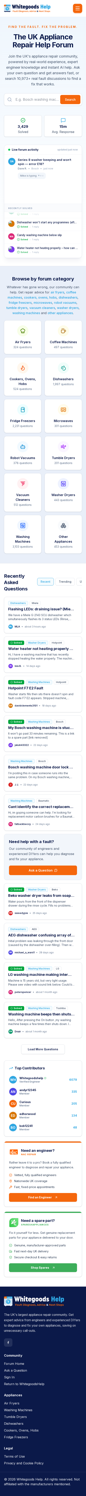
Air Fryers (11, 1403)
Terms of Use (14, 1456)
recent (45, 581)
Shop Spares (40, 1267)
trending (65, 581)
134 (74, 1115)
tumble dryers (16, 308)
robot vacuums (65, 303)
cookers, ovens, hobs (40, 297)
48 (75, 1127)
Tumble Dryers (15, 1417)
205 (74, 1103)
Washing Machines (18, 1410)
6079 (73, 1079)
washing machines (26, 313)
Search (70, 100)
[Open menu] (77, 8)
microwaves (43, 303)
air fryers (57, 292)
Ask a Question (41, 870)
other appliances (60, 313)
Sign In (9, 1377)
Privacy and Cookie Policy (24, 1463)
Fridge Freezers (16, 1437)
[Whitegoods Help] (34, 1303)
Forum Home (14, 1364)
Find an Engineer (40, 1197)
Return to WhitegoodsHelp (24, 1384)
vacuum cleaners (42, 308)
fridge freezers (20, 303)
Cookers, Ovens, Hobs (21, 1430)
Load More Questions (43, 1049)
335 (74, 1091)
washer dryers (68, 308)
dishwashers (68, 297)
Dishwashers (13, 1424)
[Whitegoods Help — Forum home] (27, 8)
